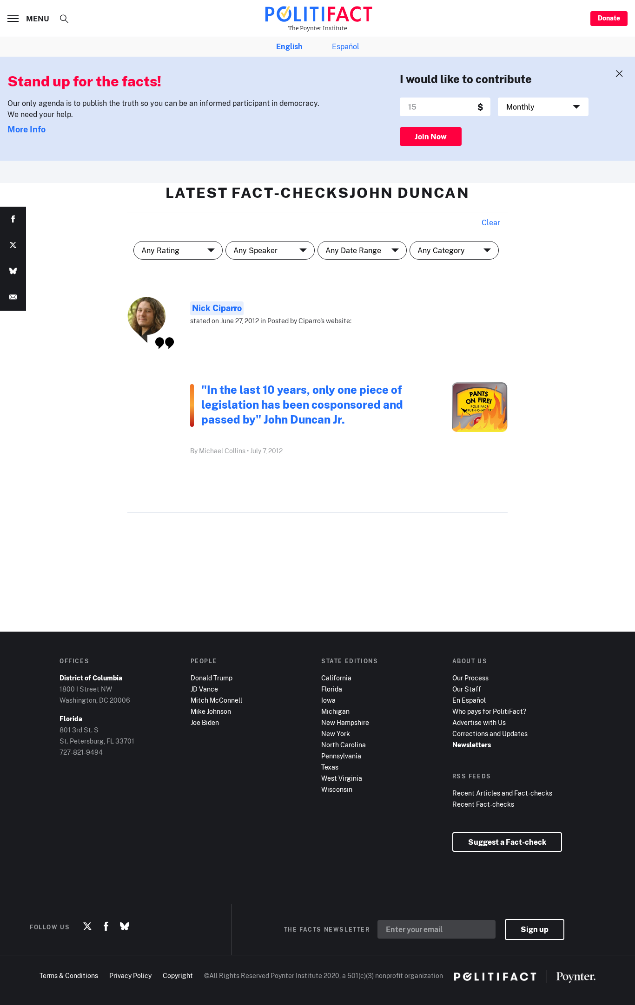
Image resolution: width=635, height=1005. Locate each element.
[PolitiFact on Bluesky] (124, 927)
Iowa (328, 700)
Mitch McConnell (216, 700)
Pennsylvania (341, 756)
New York (335, 733)
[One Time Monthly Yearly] (543, 107)
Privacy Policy (130, 975)
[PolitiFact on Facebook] (106, 927)
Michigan (335, 711)
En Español (469, 700)
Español (345, 46)
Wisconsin (336, 789)
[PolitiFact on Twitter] (87, 927)
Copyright (178, 975)
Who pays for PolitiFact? (489, 711)
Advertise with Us (479, 722)
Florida (331, 689)
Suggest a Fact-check (507, 842)
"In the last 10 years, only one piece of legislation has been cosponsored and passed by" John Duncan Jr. (302, 404)
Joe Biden (205, 722)
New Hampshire (345, 722)
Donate (609, 18)
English (289, 46)
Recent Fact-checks (483, 804)
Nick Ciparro (217, 308)
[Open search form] (64, 18)
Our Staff (466, 689)
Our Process (470, 678)
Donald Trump (211, 678)
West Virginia (341, 778)
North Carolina (343, 745)
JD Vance (204, 689)
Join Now (431, 136)
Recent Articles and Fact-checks (502, 793)
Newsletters (471, 745)
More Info (26, 129)
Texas (329, 767)
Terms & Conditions (69, 975)
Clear (491, 222)
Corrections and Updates (490, 733)
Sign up (535, 929)
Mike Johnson (211, 711)
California (336, 678)
